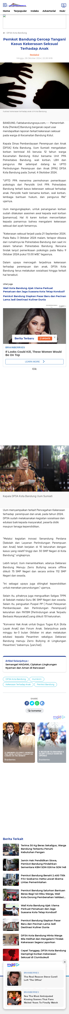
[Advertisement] (34, 406)
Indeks (35, 11)
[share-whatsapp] (37, 703)
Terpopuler (20, 11)
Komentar (36, 711)
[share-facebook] (27, 703)
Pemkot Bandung (45, 684)
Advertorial (49, 11)
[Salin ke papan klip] (42, 703)
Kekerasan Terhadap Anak (18, 684)
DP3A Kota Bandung (16, 679)
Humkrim (37, 679)
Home (6, 11)
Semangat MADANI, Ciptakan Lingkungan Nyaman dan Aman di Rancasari (31, 666)
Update (45, 338)
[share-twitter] (32, 703)
